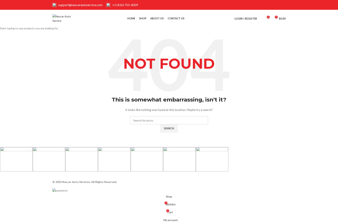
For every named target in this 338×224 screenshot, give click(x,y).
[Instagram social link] (283, 5)
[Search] (261, 18)
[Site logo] (64, 18)
